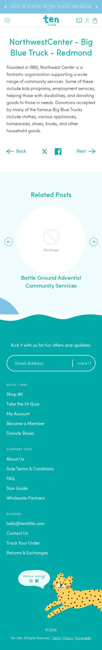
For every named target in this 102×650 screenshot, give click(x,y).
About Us (15, 459)
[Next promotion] (96, 6)
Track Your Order (23, 543)
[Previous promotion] (6, 6)
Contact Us (17, 534)
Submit (84, 364)
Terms (56, 638)
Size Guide (17, 489)
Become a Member (26, 424)
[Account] (87, 20)
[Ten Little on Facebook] (37, 580)
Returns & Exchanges (27, 553)
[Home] (51, 20)
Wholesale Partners (26, 498)
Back (21, 151)
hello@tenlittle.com (26, 524)
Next (81, 151)
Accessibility (83, 638)
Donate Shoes (20, 434)
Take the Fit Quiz (23, 404)
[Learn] (79, 20)
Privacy (68, 638)
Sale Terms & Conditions (30, 469)
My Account (18, 414)
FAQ (11, 479)
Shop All (15, 394)
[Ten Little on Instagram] (31, 580)
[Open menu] (7, 20)
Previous (8, 241)
